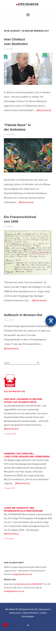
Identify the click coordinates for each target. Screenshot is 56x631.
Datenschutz (15, 612)
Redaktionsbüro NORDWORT (30, 584)
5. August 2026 (9, 488)
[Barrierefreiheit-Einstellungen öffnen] (51, 321)
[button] (5, 625)
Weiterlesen (43, 110)
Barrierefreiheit (30, 612)
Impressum (44, 609)
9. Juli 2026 (8, 49)
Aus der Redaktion (14, 391)
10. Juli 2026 (9, 538)
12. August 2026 (10, 433)
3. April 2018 (9, 320)
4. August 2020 (9, 134)
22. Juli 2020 (9, 226)
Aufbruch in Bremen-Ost (23, 315)
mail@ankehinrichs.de (22, 574)
